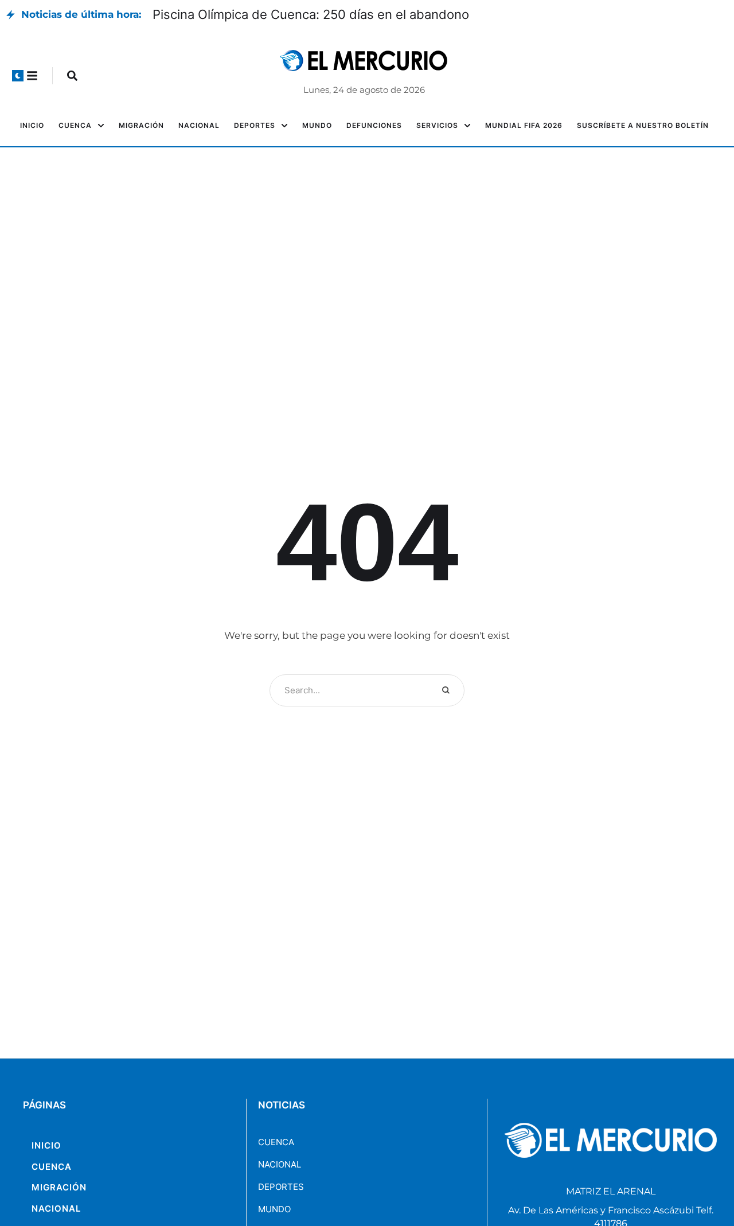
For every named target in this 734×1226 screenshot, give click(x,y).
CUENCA (276, 1142)
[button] (18, 75)
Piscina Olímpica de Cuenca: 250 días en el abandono (311, 14)
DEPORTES (281, 1186)
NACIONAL (279, 1164)
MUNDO (274, 1209)
